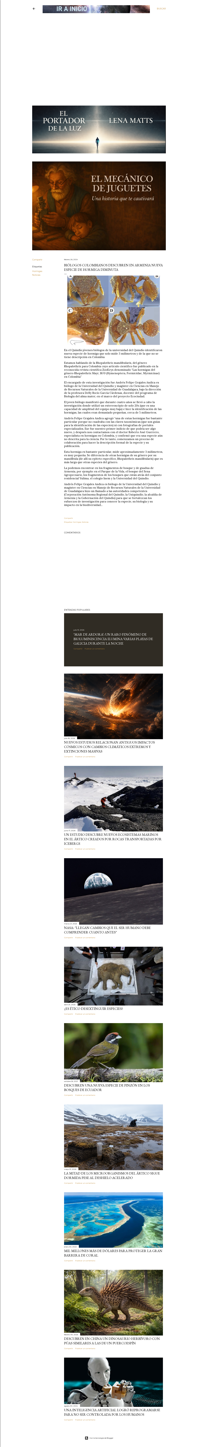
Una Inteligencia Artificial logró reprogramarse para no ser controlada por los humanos (112, 1412)
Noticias (36, 275)
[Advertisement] (97, 34)
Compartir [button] (37, 259)
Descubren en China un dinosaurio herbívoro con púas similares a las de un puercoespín (112, 1340)
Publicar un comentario (95, 649)
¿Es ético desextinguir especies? (93, 1008)
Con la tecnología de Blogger (101, 1438)
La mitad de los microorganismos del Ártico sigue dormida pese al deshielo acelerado (112, 1175)
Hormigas (37, 271)
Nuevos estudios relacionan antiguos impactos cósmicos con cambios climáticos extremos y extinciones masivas (109, 746)
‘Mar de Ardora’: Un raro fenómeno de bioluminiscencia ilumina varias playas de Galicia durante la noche (113, 639)
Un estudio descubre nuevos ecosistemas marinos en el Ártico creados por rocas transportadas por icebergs (113, 839)
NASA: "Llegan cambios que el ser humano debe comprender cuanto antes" (107, 929)
